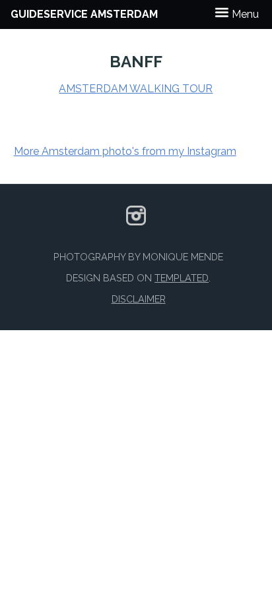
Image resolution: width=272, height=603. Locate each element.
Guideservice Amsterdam (84, 14)
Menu (244, 14)
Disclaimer (139, 298)
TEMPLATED (181, 277)
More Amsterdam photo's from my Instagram (125, 151)
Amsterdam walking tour (136, 88)
